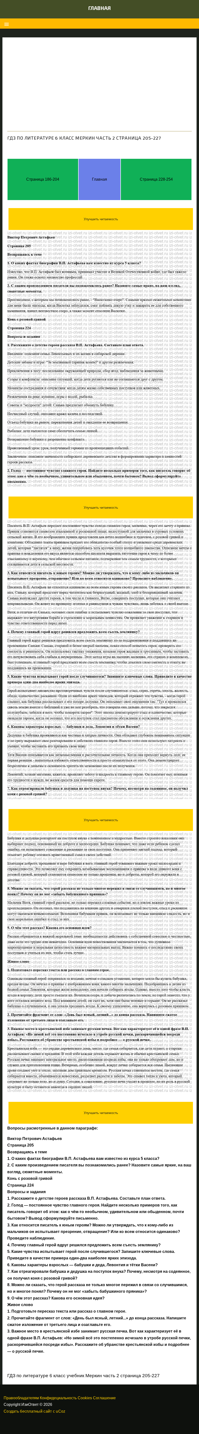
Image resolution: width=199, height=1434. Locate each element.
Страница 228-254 (156, 179)
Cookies (85, 1398)
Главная (99, 8)
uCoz (60, 1411)
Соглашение (104, 1398)
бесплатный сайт (36, 1411)
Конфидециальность (58, 1398)
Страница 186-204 (42, 179)
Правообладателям (21, 1398)
